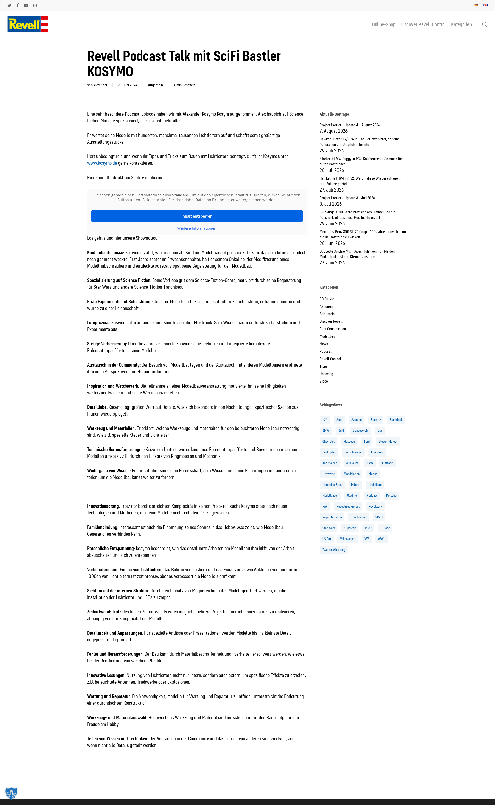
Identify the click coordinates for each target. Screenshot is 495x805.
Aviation (356, 420)
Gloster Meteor (388, 441)
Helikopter (328, 452)
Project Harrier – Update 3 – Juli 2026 (347, 198)
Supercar (350, 528)
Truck (368, 528)
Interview (377, 452)
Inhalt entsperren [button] (197, 216)
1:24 (324, 420)
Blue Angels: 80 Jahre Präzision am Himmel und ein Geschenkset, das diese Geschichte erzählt (357, 215)
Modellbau (327, 336)
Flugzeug (349, 441)
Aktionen (326, 306)
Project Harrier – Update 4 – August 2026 (350, 125)
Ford (367, 441)
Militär (355, 485)
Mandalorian (352, 474)
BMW (325, 431)
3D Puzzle (327, 299)
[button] (11, 793)
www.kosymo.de (102, 163)
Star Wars (328, 528)
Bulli (341, 431)
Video (324, 381)
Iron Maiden (329, 463)
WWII (381, 539)
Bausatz (376, 420)
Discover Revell (331, 321)
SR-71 (379, 517)
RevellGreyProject (348, 506)
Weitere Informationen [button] (197, 228)
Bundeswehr (361, 431)
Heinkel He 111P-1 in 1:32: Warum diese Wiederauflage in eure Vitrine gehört (360, 181)
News (324, 344)
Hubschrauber (353, 452)
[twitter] (9, 5)
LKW (370, 463)
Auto (339, 420)
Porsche (391, 495)
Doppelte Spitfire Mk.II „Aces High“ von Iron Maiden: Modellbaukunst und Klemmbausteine (357, 254)
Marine (373, 474)
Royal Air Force (332, 517)
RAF (324, 506)
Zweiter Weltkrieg (333, 550)
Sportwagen (358, 517)
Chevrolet (328, 441)
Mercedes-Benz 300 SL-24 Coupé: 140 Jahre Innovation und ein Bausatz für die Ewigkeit (364, 234)
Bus (380, 431)
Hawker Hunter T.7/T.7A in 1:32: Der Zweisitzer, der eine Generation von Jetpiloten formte (360, 142)
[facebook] (17, 5)
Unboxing (326, 373)
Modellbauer (330, 495)
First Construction (333, 329)
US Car (326, 539)
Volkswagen (347, 539)
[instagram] (35, 5)
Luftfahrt (387, 463)
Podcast (326, 351)
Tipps (323, 366)
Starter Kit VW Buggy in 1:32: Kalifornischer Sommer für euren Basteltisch (361, 161)
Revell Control (330, 358)
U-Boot (385, 528)
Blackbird (396, 420)
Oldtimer (352, 495)
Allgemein (155, 85)
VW (366, 539)
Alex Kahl (100, 85)
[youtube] (26, 5)
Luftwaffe (328, 474)
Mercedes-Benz (332, 485)
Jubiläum (352, 463)
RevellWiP (375, 506)
